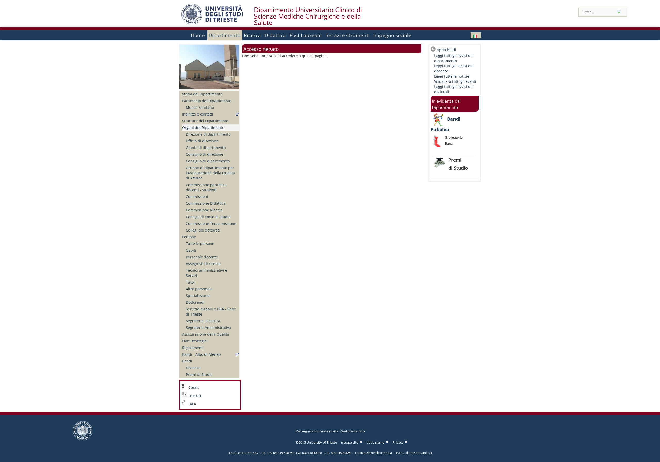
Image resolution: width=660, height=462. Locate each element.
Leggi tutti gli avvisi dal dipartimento (454, 58)
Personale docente (202, 256)
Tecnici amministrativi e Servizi (206, 273)
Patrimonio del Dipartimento (206, 100)
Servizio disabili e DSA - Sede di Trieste (211, 312)
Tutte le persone (200, 243)
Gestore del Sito (353, 431)
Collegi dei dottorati (203, 230)
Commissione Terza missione (211, 223)
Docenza (193, 367)
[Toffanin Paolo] (476, 35)
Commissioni (197, 196)
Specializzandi (198, 295)
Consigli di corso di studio (208, 216)
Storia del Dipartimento (202, 94)
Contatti (193, 387)
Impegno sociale (392, 35)
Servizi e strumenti (348, 35)
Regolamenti (193, 347)
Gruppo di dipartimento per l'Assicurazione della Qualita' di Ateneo (211, 172)
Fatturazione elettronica (373, 452)
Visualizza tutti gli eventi (455, 81)
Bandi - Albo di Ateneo (201, 354)
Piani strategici (195, 341)
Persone (189, 236)
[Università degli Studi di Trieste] (212, 23)
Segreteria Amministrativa (208, 327)
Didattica (275, 35)
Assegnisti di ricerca (203, 263)
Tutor (190, 282)
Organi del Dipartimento (203, 127)
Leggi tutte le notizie (451, 76)
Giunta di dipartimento (206, 147)
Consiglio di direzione (204, 154)
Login (192, 404)
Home (198, 35)
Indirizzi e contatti (197, 114)
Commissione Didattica (206, 203)
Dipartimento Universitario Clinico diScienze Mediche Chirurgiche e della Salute (308, 16)
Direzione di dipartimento (208, 134)
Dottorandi (195, 302)
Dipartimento (224, 35)
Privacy (397, 442)
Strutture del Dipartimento (205, 120)
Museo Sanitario (200, 107)
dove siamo (375, 442)
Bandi (187, 361)
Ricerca (252, 35)
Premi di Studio (199, 374)
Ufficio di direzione (202, 140)
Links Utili (195, 396)
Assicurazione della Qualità (205, 334)
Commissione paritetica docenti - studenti (206, 187)
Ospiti (191, 250)
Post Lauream (306, 35)
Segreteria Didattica (203, 320)
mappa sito (349, 442)
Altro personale (199, 288)
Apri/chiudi (446, 49)
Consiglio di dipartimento (208, 161)
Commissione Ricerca (204, 210)
